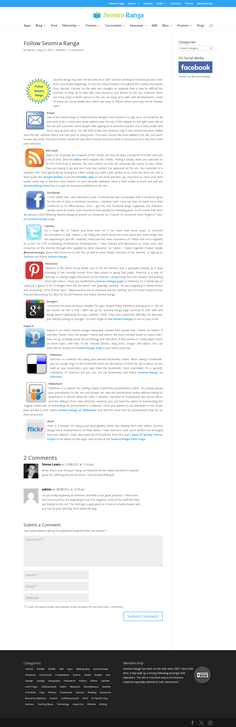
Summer (29, 704)
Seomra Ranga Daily (89, 348)
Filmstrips (69, 25)
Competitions (62, 674)
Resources (105, 692)
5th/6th (51, 669)
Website (61, 50)
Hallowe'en (69, 680)
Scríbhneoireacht (70, 698)
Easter (88, 674)
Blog (39, 25)
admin (30, 50)
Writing (103, 704)
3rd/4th (40, 669)
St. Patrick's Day (99, 698)
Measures (75, 686)
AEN (154, 25)
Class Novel (45, 674)
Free (54, 25)
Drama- (77, 674)
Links (159, 3)
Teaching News (45, 704)
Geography (54, 680)
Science (54, 698)
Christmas (30, 674)
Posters (183, 25)
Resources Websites (35, 698)
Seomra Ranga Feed (37, 185)
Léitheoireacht (48, 686)
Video (78, 159)
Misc (165, 25)
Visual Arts (78, 704)
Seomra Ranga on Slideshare (77, 410)
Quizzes (80, 692)
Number (106, 686)
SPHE (85, 698)
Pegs (200, 25)
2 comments (76, 50)
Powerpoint (66, 692)
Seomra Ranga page (109, 281)
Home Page (116, 3)
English (98, 674)
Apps (27, 25)
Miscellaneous (91, 686)
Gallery (148, 3)
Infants (93, 680)
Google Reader (53, 177)
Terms (189, 3)
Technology (63, 704)
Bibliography (83, 669)
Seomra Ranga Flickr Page (128, 439)
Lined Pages (31, 686)
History (83, 680)
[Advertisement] (93, 68)
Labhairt (105, 680)
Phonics (52, 692)
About (132, 3)
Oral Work (30, 692)
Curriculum (113, 25)
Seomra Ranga (38, 219)
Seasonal (136, 25)
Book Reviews (100, 669)
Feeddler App (85, 177)
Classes (90, 25)
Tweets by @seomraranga (194, 76)
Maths (63, 686)
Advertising (204, 3)
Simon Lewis (51, 464)
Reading (92, 692)
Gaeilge (29, 680)
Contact (175, 3)
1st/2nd (29, 669)
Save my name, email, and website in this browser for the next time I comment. (75, 607)
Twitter (29, 256)
